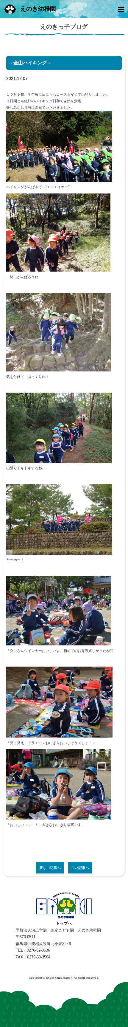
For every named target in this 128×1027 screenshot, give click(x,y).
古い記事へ (80, 868)
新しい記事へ (50, 868)
